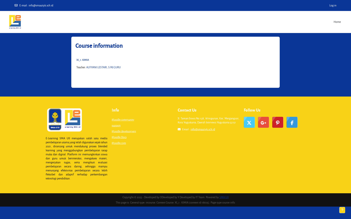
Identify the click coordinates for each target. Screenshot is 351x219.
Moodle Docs (119, 137)
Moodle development (124, 131)
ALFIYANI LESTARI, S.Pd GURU (103, 67)
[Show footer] (342, 210)
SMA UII (224, 197)
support (116, 125)
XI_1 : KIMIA (82, 60)
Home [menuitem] (337, 22)
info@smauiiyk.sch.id (41, 5)
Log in (332, 5)
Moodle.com (119, 143)
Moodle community (123, 120)
